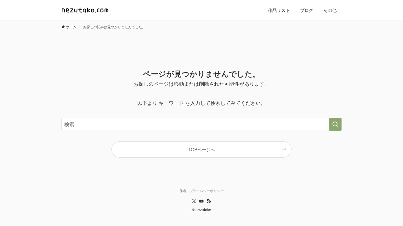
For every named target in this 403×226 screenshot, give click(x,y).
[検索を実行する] (335, 124)
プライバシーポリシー (206, 190)
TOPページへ (201, 149)
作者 (182, 190)
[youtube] (201, 201)
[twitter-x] (194, 201)
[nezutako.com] (85, 10)
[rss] (209, 201)
